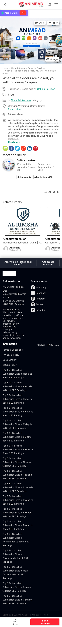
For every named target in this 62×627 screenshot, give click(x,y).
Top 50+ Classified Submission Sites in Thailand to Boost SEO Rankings (17, 475)
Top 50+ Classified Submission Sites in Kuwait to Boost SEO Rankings (18, 449)
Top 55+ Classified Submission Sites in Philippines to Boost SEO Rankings (15, 556)
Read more (14, 142)
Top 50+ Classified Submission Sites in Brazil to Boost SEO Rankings (17, 437)
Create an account (48, 263)
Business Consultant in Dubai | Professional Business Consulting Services (22, 242)
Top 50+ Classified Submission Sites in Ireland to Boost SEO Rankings (18, 500)
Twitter (39, 304)
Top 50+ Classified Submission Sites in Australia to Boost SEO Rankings (17, 386)
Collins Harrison (46, 88)
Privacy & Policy (11, 354)
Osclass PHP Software (48, 345)
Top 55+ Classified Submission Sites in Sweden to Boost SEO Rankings (17, 512)
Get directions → (16, 109)
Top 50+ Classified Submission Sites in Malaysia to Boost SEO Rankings (17, 424)
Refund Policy (10, 365)
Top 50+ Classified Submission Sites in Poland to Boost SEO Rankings (18, 525)
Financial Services (21, 100)
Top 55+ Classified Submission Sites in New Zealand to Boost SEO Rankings (15, 572)
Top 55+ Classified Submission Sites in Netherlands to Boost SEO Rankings (16, 540)
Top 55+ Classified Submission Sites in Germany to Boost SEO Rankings (17, 599)
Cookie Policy (10, 359)
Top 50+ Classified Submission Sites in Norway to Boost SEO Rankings (17, 462)
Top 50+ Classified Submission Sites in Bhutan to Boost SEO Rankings (18, 411)
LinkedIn (40, 310)
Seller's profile (24, 177)
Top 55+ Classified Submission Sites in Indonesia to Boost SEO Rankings (18, 487)
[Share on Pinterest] (58, 192)
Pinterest (40, 298)
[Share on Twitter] (54, 192)
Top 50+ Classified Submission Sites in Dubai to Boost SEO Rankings (17, 399)
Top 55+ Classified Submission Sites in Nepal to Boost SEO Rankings (17, 374)
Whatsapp (41, 287)
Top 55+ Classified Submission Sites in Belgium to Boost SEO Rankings (17, 587)
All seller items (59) (43, 177)
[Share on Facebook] (49, 192)
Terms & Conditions (13, 349)
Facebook (41, 293)
